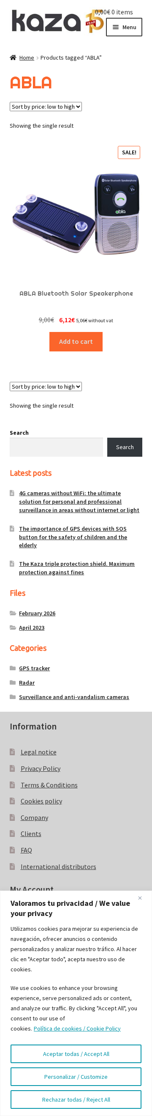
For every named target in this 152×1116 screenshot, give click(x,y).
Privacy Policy (40, 768)
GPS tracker (34, 668)
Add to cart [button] (76, 341)
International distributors (58, 866)
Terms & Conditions (49, 785)
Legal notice (39, 752)
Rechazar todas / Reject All (76, 1099)
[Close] (143, 898)
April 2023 (31, 627)
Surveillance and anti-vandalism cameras (74, 697)
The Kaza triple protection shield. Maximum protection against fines (77, 568)
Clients (31, 833)
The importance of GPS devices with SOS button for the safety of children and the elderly (73, 537)
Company (34, 817)
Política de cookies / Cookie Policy (77, 1028)
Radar (27, 682)
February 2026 (37, 613)
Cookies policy (41, 801)
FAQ (26, 850)
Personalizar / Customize (76, 1076)
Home (26, 57)
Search (19, 432)
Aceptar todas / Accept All (76, 1054)
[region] (76, 1003)
